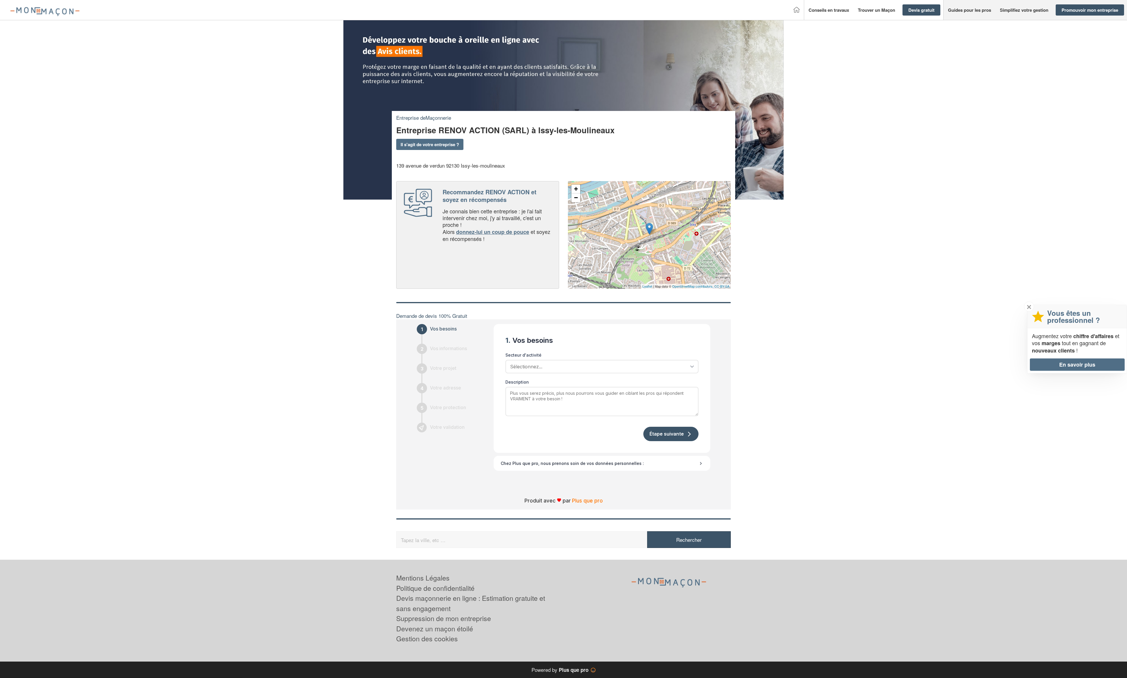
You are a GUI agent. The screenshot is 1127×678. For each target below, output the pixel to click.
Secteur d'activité (523, 355)
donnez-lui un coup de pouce (492, 232)
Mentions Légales (423, 578)
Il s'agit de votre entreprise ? (430, 144)
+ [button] (576, 189)
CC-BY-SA (721, 286)
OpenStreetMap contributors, (693, 286)
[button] (828, 10)
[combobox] (600, 366)
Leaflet (647, 286)
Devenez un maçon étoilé (434, 628)
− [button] (576, 197)
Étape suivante (666, 434)
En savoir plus (1077, 364)
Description (517, 382)
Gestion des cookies (427, 638)
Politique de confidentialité (435, 588)
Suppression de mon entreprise (443, 618)
